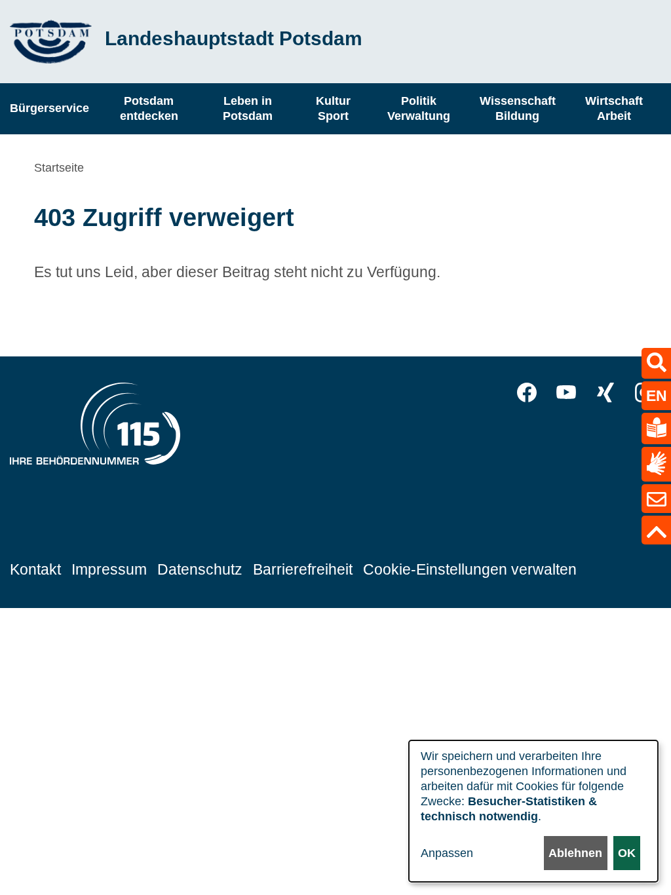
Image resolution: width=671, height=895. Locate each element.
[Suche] (656, 363)
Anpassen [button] (447, 853)
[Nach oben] (656, 530)
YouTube (566, 392)
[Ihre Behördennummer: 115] (95, 427)
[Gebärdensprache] (656, 464)
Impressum (109, 569)
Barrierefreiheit (303, 569)
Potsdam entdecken (149, 108)
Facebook (527, 392)
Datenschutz (199, 569)
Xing (605, 392)
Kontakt (35, 569)
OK (627, 853)
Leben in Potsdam (248, 108)
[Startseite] (51, 42)
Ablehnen (575, 853)
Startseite (59, 167)
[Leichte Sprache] (656, 428)
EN (656, 395)
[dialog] (533, 811)
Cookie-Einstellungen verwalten (470, 569)
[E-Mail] (656, 498)
